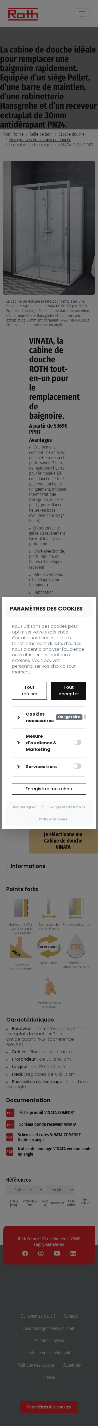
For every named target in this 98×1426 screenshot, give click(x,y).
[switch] (77, 742)
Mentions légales (24, 807)
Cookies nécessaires (53, 717)
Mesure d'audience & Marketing (41, 743)
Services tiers (41, 766)
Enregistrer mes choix (49, 789)
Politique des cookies (53, 819)
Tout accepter (69, 690)
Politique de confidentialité (67, 807)
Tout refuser (29, 690)
